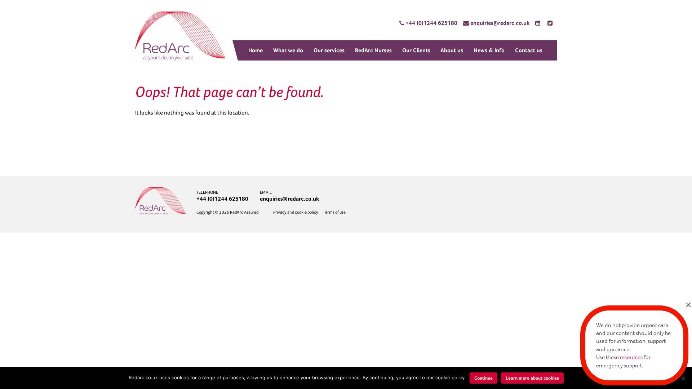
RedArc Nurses (373, 50)
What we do (288, 50)
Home (255, 50)
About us (451, 50)
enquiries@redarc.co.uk (289, 198)
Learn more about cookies (532, 378)
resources (631, 357)
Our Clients (416, 50)
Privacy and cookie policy (295, 212)
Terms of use (335, 212)
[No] (683, 378)
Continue (483, 378)
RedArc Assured (180, 36)
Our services (329, 50)
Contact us (528, 50)
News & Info (489, 50)
